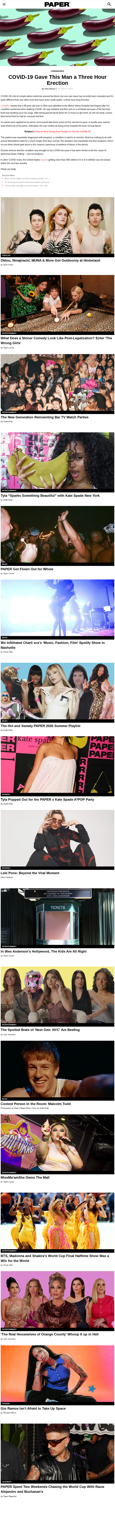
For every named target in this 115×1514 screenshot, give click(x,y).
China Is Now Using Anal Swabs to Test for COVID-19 (62, 131)
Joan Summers (9, 1034)
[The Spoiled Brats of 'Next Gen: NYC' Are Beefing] (57, 995)
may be (44, 160)
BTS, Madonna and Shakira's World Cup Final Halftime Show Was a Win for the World (55, 1258)
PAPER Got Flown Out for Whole (27, 569)
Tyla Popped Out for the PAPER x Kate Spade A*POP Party (47, 799)
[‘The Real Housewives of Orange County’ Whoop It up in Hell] (57, 1299)
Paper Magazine (9, 1496)
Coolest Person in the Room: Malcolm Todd (36, 1104)
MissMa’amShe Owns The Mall (25, 1177)
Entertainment (9, 333)
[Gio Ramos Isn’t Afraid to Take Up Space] (57, 1373)
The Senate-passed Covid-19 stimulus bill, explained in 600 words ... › (28, 182)
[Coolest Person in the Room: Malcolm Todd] (57, 1069)
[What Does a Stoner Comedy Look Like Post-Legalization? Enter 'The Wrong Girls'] (57, 303)
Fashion (6, 794)
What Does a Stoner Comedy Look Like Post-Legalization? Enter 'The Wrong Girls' (56, 340)
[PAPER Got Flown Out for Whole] (57, 534)
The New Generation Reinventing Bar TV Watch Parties (44, 417)
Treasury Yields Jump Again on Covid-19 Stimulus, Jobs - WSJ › (26, 186)
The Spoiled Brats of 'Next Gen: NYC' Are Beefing (40, 1030)
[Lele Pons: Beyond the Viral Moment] (57, 838)
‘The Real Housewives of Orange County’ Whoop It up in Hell (50, 1334)
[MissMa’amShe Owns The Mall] (57, 1142)
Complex (5, 106)
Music (5, 564)
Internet (6, 868)
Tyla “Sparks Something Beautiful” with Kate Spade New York (50, 495)
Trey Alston (50, 89)
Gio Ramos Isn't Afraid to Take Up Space (33, 1408)
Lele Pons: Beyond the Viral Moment (30, 873)
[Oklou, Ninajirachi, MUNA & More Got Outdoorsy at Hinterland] (57, 225)
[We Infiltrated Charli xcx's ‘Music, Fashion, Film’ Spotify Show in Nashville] (57, 607)
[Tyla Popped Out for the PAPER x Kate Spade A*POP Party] (57, 764)
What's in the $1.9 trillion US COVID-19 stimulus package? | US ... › (27, 178)
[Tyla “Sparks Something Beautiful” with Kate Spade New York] (57, 460)
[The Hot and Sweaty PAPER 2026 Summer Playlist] (57, 691)
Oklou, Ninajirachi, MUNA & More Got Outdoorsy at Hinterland (50, 260)
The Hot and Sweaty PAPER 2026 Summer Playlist (40, 726)
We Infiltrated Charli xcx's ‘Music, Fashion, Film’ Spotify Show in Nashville (53, 645)
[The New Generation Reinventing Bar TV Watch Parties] (57, 382)
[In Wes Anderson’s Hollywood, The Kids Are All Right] (57, 916)
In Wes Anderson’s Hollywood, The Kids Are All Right (44, 951)
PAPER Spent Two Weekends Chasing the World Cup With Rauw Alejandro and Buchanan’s (52, 1489)
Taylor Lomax (8, 348)
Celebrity (7, 1482)
